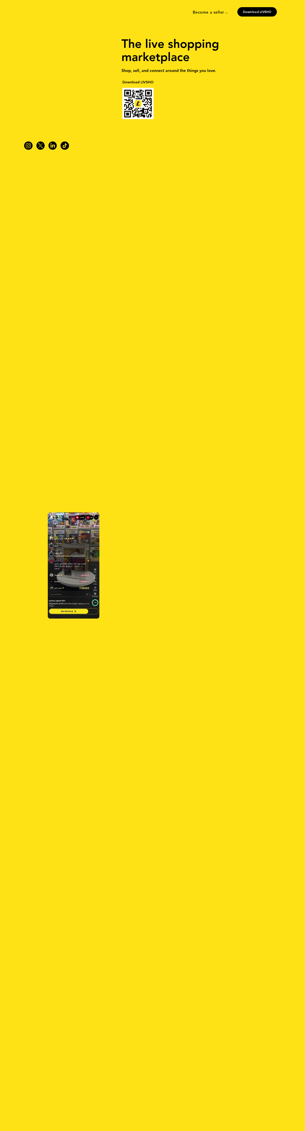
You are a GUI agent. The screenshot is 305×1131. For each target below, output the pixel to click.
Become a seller (208, 12)
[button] (73, 565)
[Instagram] (28, 145)
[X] (40, 145)
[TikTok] (65, 145)
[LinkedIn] (52, 145)
